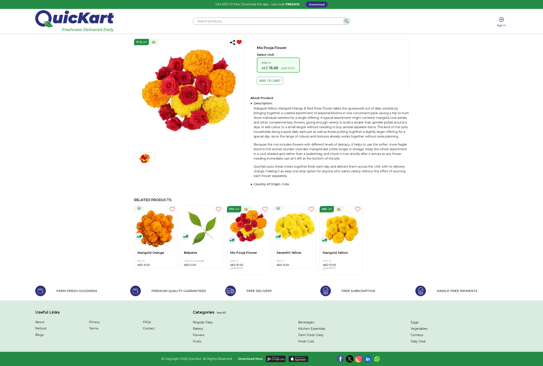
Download (317, 4)
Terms (93, 328)
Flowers (198, 335)
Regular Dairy (203, 322)
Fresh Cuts (306, 341)
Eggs (414, 322)
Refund (40, 328)
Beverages (306, 322)
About (39, 322)
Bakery (198, 329)
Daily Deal (418, 341)
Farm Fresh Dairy (311, 335)
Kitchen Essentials (311, 329)
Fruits (197, 341)
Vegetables (419, 329)
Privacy (94, 322)
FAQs (147, 322)
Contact (149, 328)
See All (221, 312)
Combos (417, 335)
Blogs (39, 335)
